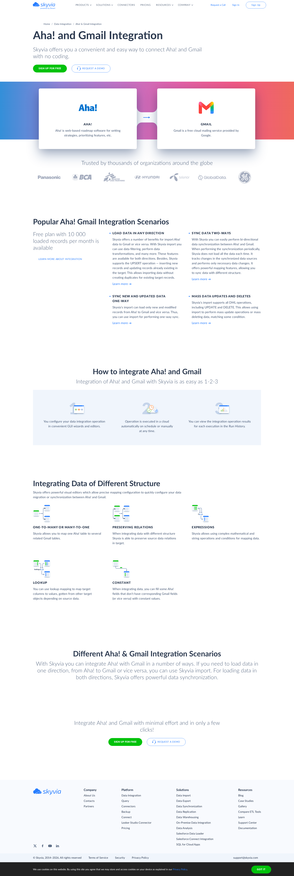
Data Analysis (184, 828)
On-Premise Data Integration (193, 822)
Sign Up (255, 5)
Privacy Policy (140, 857)
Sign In (235, 5)
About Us (89, 795)
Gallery (242, 806)
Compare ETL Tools (249, 812)
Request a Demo (93, 68)
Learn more (120, 284)
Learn (241, 817)
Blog (240, 795)
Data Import (183, 795)
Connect (126, 817)
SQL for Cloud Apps (188, 844)
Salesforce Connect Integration (194, 839)
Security (120, 857)
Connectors (128, 806)
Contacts (89, 801)
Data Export (183, 801)
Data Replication (186, 812)
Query (125, 801)
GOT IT (261, 869)
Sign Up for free (50, 68)
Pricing (125, 828)
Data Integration (62, 24)
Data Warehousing (187, 817)
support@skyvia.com (245, 857)
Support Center (247, 822)
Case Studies (246, 801)
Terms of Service (98, 857)
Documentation (247, 828)
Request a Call (218, 5)
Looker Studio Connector (136, 822)
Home (47, 24)
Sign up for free (125, 742)
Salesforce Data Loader (190, 833)
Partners (89, 806)
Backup (125, 812)
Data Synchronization (189, 806)
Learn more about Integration (60, 259)
